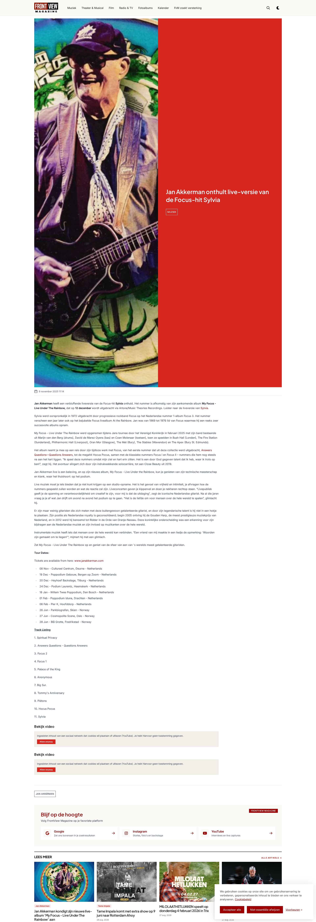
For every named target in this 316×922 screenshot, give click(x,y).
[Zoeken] (268, 8)
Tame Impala (104, 906)
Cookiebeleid (243, 899)
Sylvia (204, 408)
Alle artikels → (271, 858)
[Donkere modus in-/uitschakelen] (278, 8)
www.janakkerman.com (89, 560)
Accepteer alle (232, 909)
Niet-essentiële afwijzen (265, 909)
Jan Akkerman (42, 906)
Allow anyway (46, 741)
